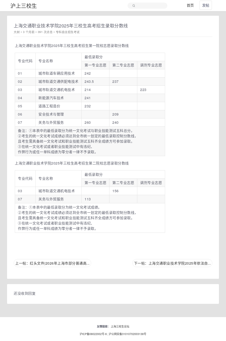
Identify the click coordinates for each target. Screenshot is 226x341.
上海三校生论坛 (120, 326)
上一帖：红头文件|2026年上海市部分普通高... (52, 263)
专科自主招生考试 (68, 32)
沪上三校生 (23, 5)
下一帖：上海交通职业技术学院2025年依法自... (172, 263)
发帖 (205, 5)
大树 (17, 32)
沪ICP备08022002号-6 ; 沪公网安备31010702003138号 (113, 334)
